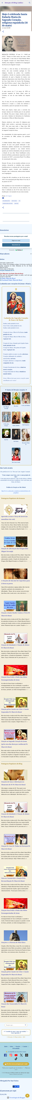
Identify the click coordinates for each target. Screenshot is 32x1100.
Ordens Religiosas (7, 203)
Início (6, 1046)
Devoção (14, 200)
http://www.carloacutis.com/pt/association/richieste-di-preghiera (16, 492)
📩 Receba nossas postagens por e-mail (16, 1064)
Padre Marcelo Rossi (8, 278)
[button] (3, 32)
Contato (25, 1046)
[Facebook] (6, 1055)
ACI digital (9, 196)
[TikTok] (16, 1059)
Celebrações (6, 200)
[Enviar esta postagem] (3, 198)
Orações (18, 1046)
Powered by (12, 250)
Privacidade (16, 1048)
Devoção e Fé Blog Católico (14, 3)
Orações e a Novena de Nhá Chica (13, 942)
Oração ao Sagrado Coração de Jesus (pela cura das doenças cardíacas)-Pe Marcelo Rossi (14, 744)
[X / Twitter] (21, 1055)
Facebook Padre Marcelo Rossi (12, 280)
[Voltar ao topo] (27, 1095)
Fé (19, 200)
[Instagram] (11, 1055)
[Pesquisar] (30, 3)
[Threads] (26, 1055)
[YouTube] (16, 1055)
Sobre (11, 1046)
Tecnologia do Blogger (17, 1097)
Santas (16, 203)
